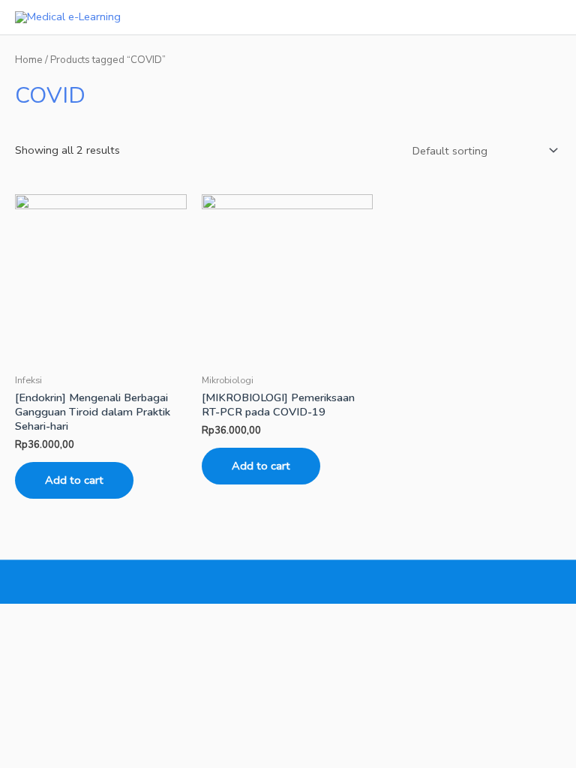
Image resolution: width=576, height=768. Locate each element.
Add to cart (74, 480)
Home (29, 59)
